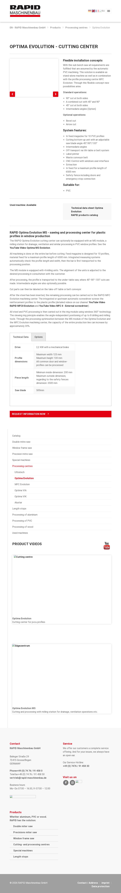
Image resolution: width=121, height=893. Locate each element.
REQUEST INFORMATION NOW (28, 414)
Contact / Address (87, 882)
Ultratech (19, 472)
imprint (105, 882)
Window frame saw (22, 447)
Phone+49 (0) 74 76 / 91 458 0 (26, 770)
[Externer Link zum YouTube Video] (61, 673)
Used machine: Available (23, 205)
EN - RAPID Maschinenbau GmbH (27, 27)
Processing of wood (22, 526)
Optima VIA (20, 490)
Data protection (100, 886)
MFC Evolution (22, 484)
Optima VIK (20, 496)
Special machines (21, 460)
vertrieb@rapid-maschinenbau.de (28, 777)
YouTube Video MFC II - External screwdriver (63, 305)
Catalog (16, 435)
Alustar (18, 502)
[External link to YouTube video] (61, 584)
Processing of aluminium (24, 514)
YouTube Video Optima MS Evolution (30, 247)
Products (55, 27)
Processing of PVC (22, 520)
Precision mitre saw (22, 454)
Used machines (20, 533)
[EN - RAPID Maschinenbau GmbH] (25, 10)
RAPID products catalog (84, 215)
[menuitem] (89, 11)
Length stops (19, 508)
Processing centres (76, 27)
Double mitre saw (21, 441)
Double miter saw (23, 826)
